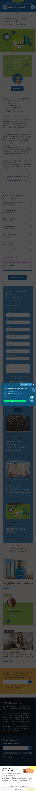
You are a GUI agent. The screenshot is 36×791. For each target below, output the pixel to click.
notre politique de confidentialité (23, 782)
